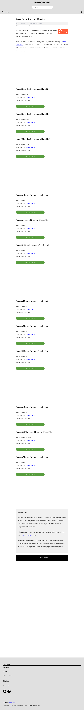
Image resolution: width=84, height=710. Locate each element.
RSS (4, 691)
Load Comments (42, 558)
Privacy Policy (7, 675)
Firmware (5, 12)
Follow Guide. (30, 97)
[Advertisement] (42, 69)
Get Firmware (30, 106)
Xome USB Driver (26, 535)
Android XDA (42, 2)
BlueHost (12, 702)
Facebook (9, 691)
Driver (5, 671)
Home (17, 23)
